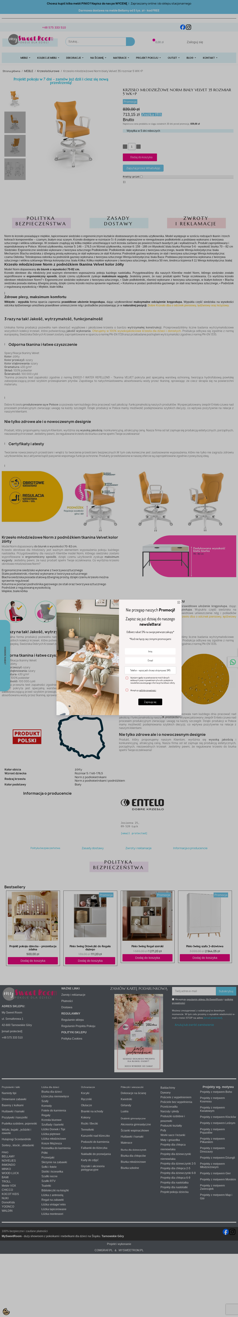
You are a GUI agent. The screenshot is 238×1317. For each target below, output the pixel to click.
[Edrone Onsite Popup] (119, 658)
